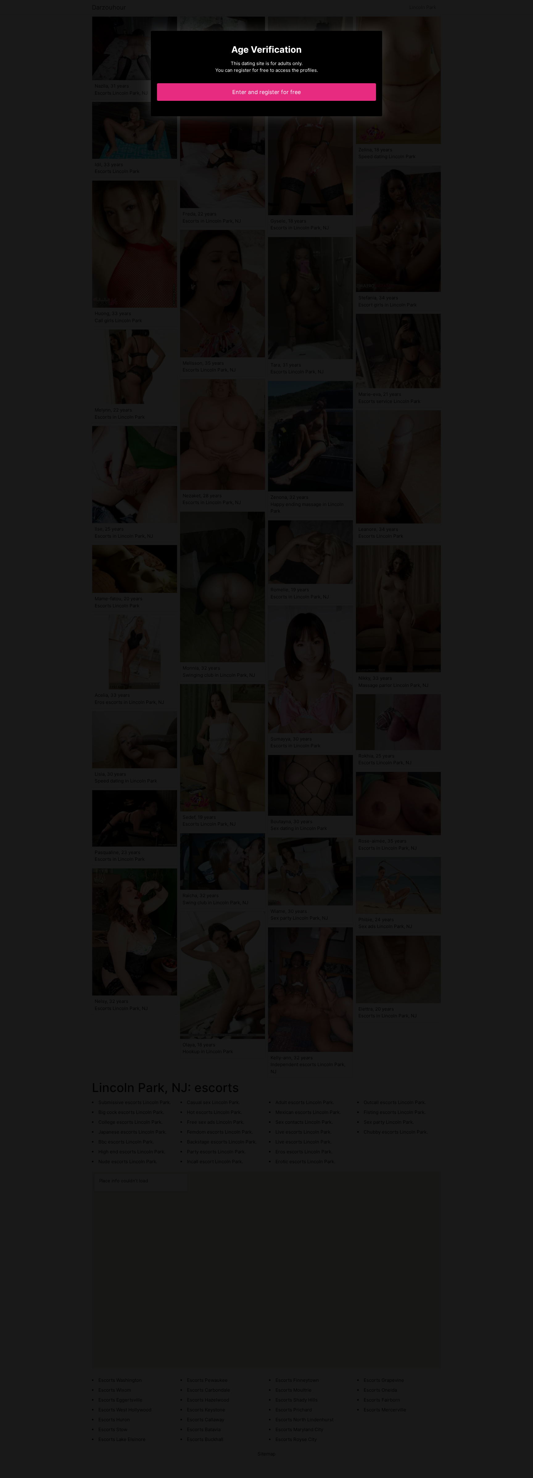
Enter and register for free (266, 92)
